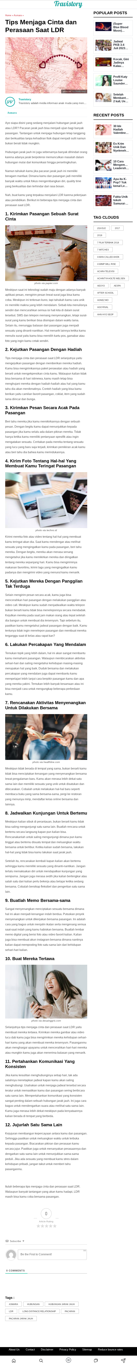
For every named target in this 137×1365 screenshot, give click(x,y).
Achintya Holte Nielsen (111, 278)
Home (8, 15)
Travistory (25, 99)
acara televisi (105, 271)
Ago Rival (102, 307)
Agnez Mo (102, 300)
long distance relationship (39, 1311)
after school (105, 293)
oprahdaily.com (78, 91)
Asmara (18, 15)
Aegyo (101, 286)
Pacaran (70, 1311)
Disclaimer (47, 1349)
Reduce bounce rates (110, 1349)
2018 (99, 235)
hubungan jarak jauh (62, 1304)
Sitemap (87, 1349)
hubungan (33, 1304)
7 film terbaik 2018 (108, 242)
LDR (11, 1311)
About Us (14, 1349)
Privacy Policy (67, 1349)
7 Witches (103, 250)
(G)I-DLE (101, 228)
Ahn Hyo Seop (105, 314)
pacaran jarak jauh (21, 1318)
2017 (117, 228)
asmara (13, 1304)
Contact (30, 1349)
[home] (13, 1360)
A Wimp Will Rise (106, 264)
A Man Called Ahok (108, 257)
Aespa (117, 286)
